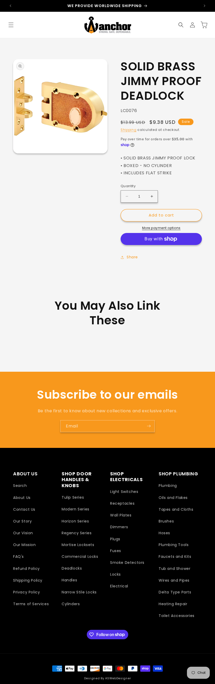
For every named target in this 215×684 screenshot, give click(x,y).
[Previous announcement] (10, 6)
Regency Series (77, 533)
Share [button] (132, 257)
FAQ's (18, 556)
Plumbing (168, 485)
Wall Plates (121, 515)
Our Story (22, 521)
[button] (11, 25)
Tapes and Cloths (176, 509)
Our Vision (23, 533)
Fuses (115, 550)
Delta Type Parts (175, 592)
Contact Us (24, 509)
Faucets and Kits (175, 556)
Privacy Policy (26, 592)
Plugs (115, 539)
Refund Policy (26, 568)
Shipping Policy (27, 580)
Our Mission (24, 544)
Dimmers (119, 527)
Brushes (166, 521)
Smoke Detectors (127, 562)
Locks (115, 574)
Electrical (119, 586)
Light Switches (124, 491)
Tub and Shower (174, 568)
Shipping (129, 129)
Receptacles (122, 503)
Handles (69, 580)
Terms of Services (31, 604)
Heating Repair (173, 604)
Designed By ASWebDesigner (107, 678)
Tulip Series (73, 497)
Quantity (128, 185)
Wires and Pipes (174, 580)
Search (20, 485)
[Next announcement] (204, 6)
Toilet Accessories (177, 615)
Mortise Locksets (78, 544)
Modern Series (75, 509)
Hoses (164, 533)
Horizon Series (75, 521)
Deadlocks (72, 568)
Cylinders (71, 604)
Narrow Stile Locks (79, 592)
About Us (22, 497)
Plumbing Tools (174, 544)
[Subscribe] (148, 426)
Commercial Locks (80, 556)
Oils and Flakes (173, 497)
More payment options (161, 228)
